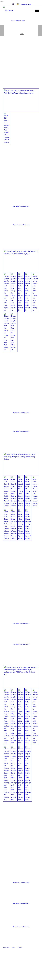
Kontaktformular (26, 4)
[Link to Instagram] (34, 945)
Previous (2, 30)
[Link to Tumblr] (37, 945)
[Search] (30, 10)
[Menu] (36, 10)
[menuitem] (13, 4)
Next (40, 30)
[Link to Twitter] (23, 945)
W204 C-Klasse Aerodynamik (15, 18)
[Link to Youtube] (27, 945)
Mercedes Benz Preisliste (21, 206)
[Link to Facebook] (30, 945)
